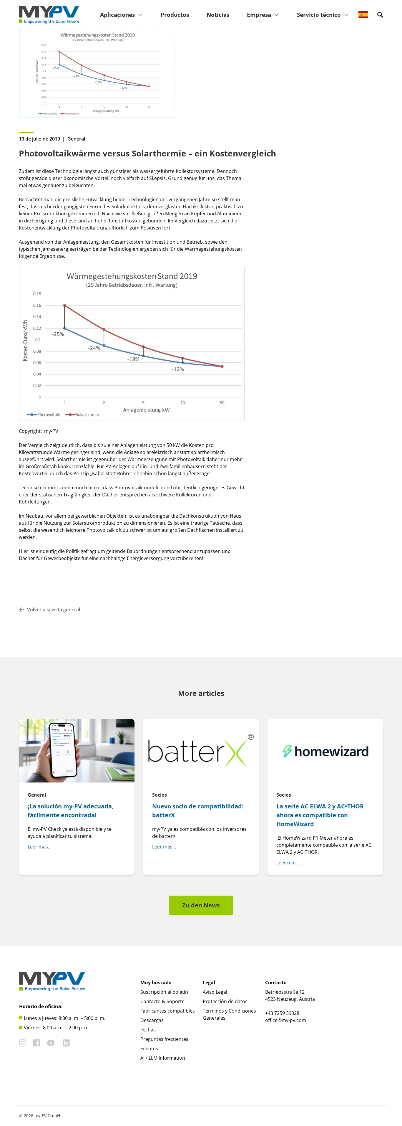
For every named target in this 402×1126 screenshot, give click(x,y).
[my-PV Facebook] (36, 1042)
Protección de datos (225, 1001)
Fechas (148, 1029)
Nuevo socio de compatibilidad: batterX (198, 810)
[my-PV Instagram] (22, 1042)
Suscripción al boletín (164, 992)
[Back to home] (49, 15)
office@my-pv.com (285, 1020)
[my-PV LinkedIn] (66, 1043)
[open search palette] (380, 15)
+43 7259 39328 (282, 1013)
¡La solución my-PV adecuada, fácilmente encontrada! (71, 810)
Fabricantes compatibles (167, 1011)
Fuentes (149, 1048)
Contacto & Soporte (162, 1001)
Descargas (152, 1020)
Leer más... (40, 846)
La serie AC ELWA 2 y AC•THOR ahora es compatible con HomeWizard (320, 815)
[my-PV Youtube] (50, 1042)
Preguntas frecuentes (164, 1039)
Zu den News (201, 905)
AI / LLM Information (162, 1058)
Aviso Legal (215, 992)
